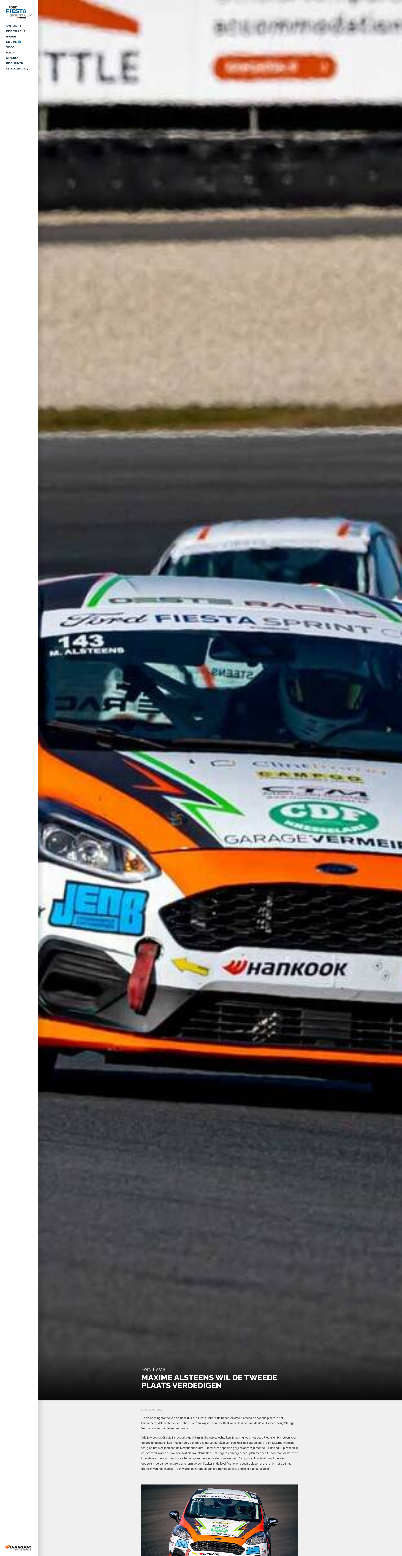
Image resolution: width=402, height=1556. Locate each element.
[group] (19, 1548)
